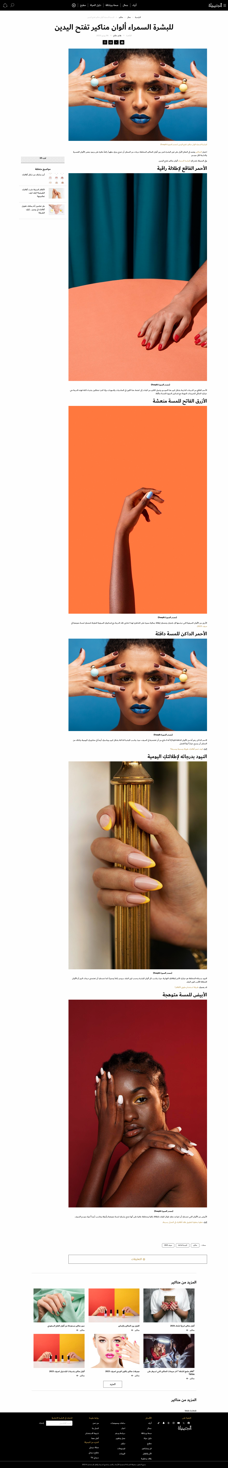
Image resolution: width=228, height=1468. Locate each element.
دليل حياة (148, 1438)
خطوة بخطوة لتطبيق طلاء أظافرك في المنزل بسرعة (183, 1222)
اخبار (123, 1428)
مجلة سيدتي (94, 1447)
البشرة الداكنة (182, 1245)
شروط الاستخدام (92, 1433)
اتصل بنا (95, 1428)
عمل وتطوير (120, 1438)
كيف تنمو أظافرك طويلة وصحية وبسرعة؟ (186, 749)
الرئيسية (138, 17)
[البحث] (12, 5)
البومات (122, 1453)
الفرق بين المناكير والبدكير (128, 1326)
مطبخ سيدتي (94, 1452)
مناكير (121, 17)
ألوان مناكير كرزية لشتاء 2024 (182, 1326)
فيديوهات (121, 1448)
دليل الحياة (95, 5)
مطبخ (83, 5)
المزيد (113, 1384)
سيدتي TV (95, 1457)
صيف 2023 (202, 626)
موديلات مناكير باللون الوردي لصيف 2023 (122, 1371)
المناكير (199, 152)
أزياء (134, 5)
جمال (125, 5)
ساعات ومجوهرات (117, 1423)
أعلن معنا (95, 1438)
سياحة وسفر (120, 1433)
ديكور (123, 1443)
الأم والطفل (147, 1453)
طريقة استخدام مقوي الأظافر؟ (186, 987)
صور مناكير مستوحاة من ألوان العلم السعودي (66, 1326)
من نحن (96, 1423)
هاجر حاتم (117, 35)
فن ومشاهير (147, 1448)
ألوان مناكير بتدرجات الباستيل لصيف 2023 (67, 1371)
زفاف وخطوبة (146, 1458)
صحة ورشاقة (112, 5)
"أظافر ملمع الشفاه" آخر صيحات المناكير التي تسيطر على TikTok (170, 1373)
